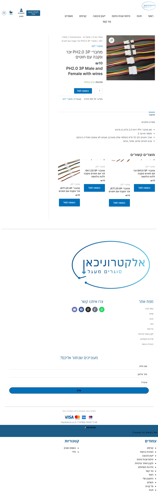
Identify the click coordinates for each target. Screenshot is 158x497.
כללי (74, 451)
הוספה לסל (83, 90)
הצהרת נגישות (146, 451)
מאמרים (69, 16)
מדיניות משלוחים (145, 467)
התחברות (21, 13)
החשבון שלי (148, 478)
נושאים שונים (70, 447)
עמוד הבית (98, 37)
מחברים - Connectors (80, 37)
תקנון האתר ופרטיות (144, 463)
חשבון (21, 16)
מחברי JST (97, 46)
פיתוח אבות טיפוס (121, 16)
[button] (4, 13)
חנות (139, 16)
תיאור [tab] (152, 114)
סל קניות (149, 486)
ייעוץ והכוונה (99, 16)
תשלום (150, 482)
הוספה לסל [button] (144, 187)
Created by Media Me (144, 432)
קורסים (82, 16)
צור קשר (106, 21)
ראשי (150, 16)
